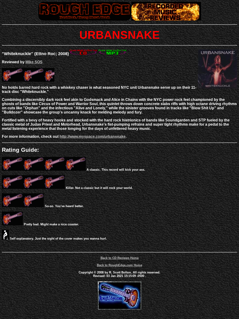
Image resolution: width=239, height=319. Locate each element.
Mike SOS (33, 62)
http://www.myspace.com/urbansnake (93, 136)
